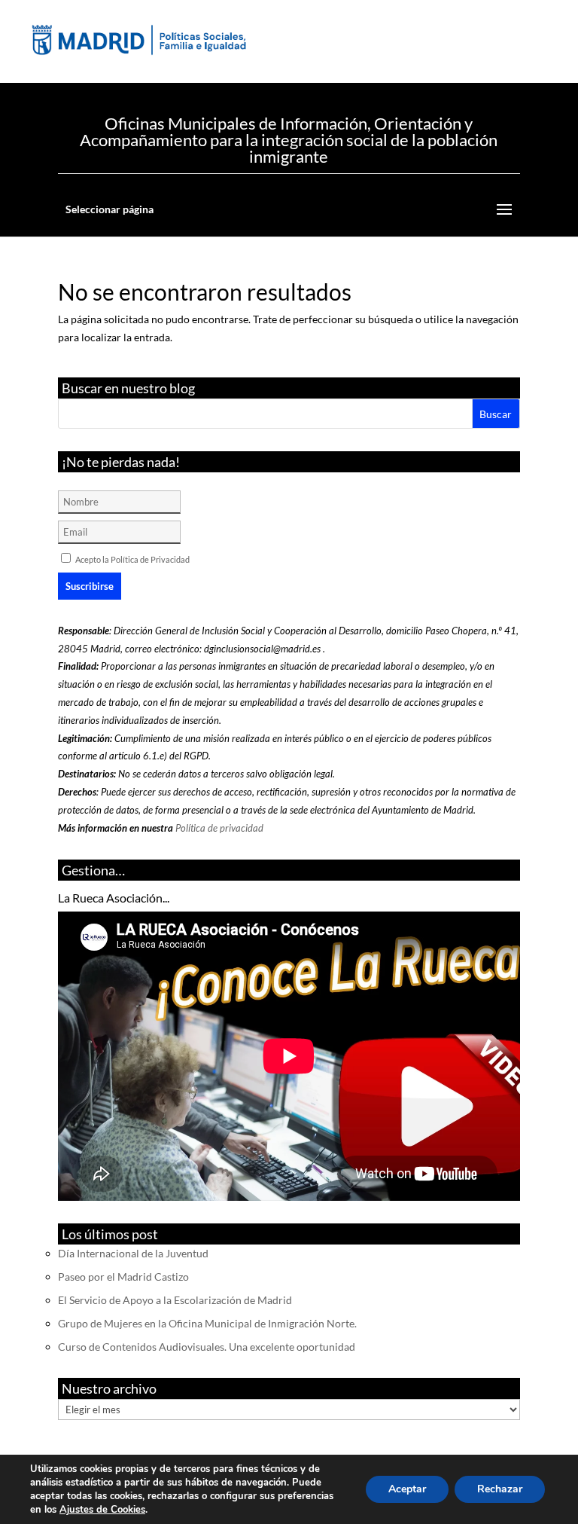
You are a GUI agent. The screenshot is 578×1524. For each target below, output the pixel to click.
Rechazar (499, 1489)
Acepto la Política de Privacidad (132, 559)
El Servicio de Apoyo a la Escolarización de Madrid (175, 1299)
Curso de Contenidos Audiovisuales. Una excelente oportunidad (206, 1346)
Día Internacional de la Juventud (133, 1253)
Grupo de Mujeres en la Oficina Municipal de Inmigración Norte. (207, 1323)
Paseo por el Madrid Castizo (123, 1276)
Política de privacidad (219, 828)
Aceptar (407, 1489)
